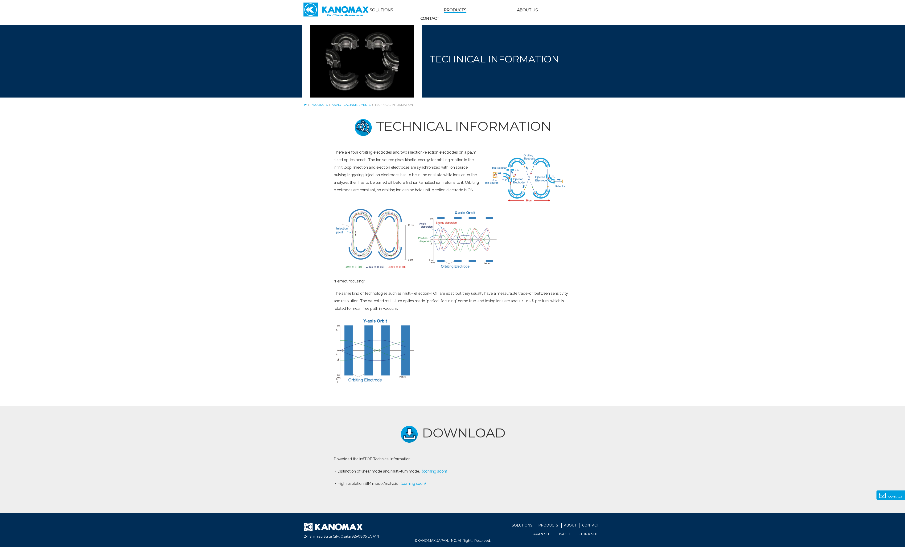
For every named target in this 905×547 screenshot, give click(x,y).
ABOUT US (527, 10)
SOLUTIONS (381, 10)
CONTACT (429, 18)
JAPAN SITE (542, 534)
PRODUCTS (455, 10)
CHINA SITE (589, 534)
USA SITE (565, 534)
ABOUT (570, 525)
